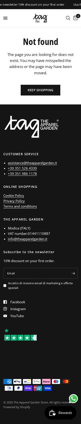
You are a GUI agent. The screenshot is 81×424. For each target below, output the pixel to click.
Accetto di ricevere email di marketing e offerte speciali (40, 285)
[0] (75, 18)
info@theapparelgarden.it (27, 239)
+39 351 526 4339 (22, 168)
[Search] (68, 18)
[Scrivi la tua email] (73, 273)
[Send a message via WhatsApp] (73, 398)
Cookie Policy (13, 195)
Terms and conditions (20, 206)
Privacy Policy (14, 201)
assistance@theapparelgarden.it (32, 163)
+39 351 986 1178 (22, 173)
